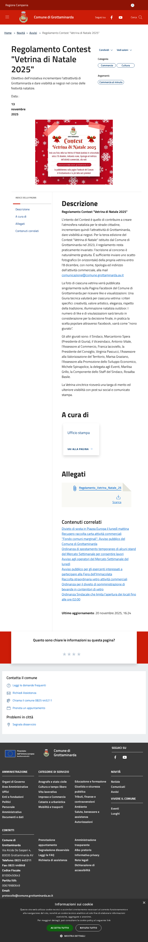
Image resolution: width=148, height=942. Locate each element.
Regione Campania (16, 5)
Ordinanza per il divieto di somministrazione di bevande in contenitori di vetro (93, 587)
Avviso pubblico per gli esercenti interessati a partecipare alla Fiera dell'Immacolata (92, 572)
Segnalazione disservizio (53, 850)
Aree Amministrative (15, 786)
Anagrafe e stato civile (52, 781)
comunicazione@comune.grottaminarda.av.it (93, 275)
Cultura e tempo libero (52, 786)
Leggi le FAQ (46, 855)
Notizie (115, 781)
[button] (74, 936)
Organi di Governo (13, 781)
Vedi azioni (123, 50)
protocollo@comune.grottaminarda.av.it (27, 895)
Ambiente (81, 806)
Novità (21, 33)
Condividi (104, 50)
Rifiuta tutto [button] (88, 927)
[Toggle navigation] (7, 17)
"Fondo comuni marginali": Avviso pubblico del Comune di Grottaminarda (93, 541)
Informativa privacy (87, 855)
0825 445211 (22, 860)
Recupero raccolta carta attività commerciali (91, 533)
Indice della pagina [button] (26, 197)
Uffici (5, 792)
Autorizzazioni (84, 822)
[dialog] (74, 920)
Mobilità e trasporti (50, 807)
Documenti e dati (12, 817)
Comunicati (118, 786)
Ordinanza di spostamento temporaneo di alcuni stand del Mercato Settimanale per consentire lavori (99, 551)
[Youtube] (119, 17)
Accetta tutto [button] (60, 927)
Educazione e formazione (90, 781)
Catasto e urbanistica (51, 802)
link (108, 920)
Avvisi (33, 33)
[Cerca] (140, 17)
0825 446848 (16, 865)
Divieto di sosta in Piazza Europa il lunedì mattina (95, 528)
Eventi (115, 808)
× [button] (144, 902)
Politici (6, 802)
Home (8, 33)
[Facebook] (110, 17)
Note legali (81, 860)
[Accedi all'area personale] (133, 5)
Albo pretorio (83, 850)
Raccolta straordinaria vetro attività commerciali (94, 579)
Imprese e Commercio (52, 797)
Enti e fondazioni (12, 797)
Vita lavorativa (47, 792)
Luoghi (115, 813)
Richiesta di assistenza (52, 860)
